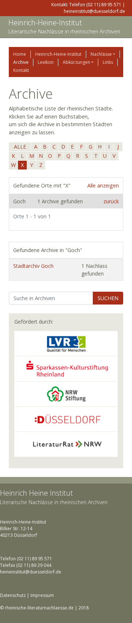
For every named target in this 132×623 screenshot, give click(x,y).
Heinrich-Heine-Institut (45, 23)
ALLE (20, 146)
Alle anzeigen (103, 185)
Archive (21, 62)
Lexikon (46, 62)
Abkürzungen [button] (76, 62)
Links (108, 62)
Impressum (42, 595)
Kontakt (21, 70)
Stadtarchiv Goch (33, 265)
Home (19, 54)
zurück (111, 201)
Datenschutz (13, 595)
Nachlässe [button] (101, 54)
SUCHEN (108, 298)
